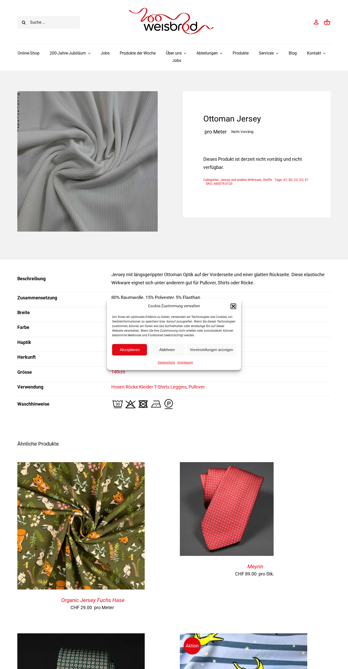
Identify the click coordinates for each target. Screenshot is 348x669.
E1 (307, 180)
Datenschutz (166, 362)
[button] (233, 306)
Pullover (197, 387)
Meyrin (255, 567)
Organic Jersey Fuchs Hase (93, 600)
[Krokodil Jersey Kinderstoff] (243, 637)
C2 (296, 180)
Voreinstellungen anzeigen (211, 349)
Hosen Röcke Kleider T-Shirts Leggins (148, 387)
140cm (118, 371)
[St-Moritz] (81, 637)
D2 (301, 180)
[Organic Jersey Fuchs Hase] (81, 466)
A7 (285, 180)
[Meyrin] (227, 466)
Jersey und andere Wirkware (240, 180)
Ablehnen (167, 349)
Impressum (185, 362)
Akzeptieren (130, 349)
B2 (290, 180)
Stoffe (267, 180)
